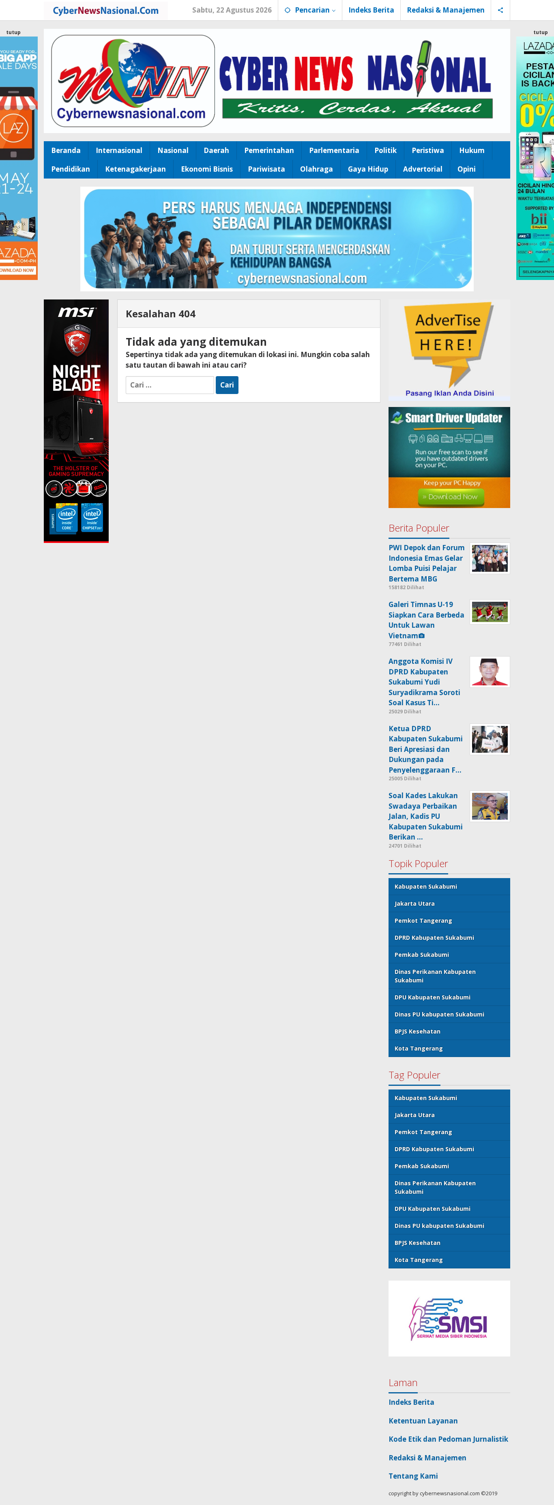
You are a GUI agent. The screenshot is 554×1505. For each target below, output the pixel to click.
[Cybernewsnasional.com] (106, 10)
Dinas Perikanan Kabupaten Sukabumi (435, 976)
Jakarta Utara (415, 903)
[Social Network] (500, 10)
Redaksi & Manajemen (427, 1457)
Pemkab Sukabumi (422, 954)
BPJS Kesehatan (417, 1031)
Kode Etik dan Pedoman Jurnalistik (448, 1439)
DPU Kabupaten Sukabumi (432, 997)
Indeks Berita (411, 1402)
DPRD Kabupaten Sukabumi (434, 937)
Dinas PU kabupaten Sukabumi (439, 1014)
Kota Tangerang (419, 1048)
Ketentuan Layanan (423, 1420)
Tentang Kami (413, 1476)
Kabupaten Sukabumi (426, 886)
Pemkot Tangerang (423, 920)
